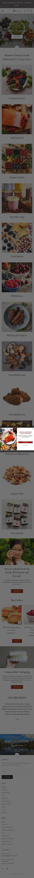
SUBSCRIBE (25, 442)
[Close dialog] (33, 428)
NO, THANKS (25, 445)
